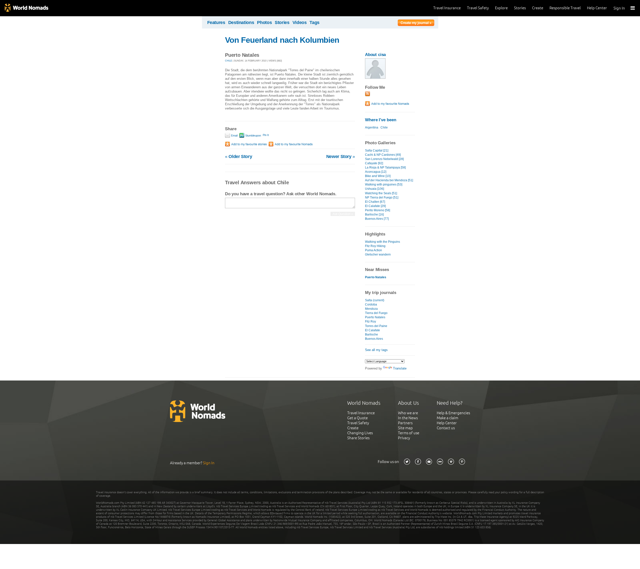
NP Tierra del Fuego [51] (381, 197)
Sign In (619, 8)
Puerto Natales (375, 317)
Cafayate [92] (374, 163)
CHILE (228, 61)
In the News (408, 418)
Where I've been (380, 120)
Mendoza (371, 308)
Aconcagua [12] (375, 172)
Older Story (238, 156)
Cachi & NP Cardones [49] (383, 154)
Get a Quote (357, 418)
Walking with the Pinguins (382, 242)
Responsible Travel (565, 8)
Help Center (597, 8)
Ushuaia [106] (374, 188)
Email (234, 135)
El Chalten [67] (375, 202)
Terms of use (408, 433)
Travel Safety (478, 8)
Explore (501, 8)
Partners (405, 423)
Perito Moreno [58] (377, 210)
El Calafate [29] (375, 206)
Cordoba (371, 304)
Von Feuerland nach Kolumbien (282, 40)
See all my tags (376, 350)
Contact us (446, 428)
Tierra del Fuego (376, 313)
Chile (384, 127)
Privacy (404, 438)
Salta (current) (374, 300)
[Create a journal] (416, 24)
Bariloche (371, 334)
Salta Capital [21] (376, 150)
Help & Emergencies (453, 413)
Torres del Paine (376, 326)
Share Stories (358, 438)
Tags (315, 22)
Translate (399, 368)
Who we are (408, 413)
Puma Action (373, 250)
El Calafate (372, 330)
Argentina (371, 127)
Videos (299, 22)
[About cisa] (375, 78)
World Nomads (26, 8)
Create (537, 8)
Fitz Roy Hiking (375, 246)
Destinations (241, 22)
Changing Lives (360, 433)
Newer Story (340, 156)
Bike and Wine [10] (377, 176)
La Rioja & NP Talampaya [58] (385, 167)
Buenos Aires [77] (377, 218)
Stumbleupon (252, 135)
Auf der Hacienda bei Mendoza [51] (389, 180)
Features (216, 22)
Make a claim (447, 418)
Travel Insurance (447, 8)
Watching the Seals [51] (381, 193)
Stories (520, 8)
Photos (264, 22)
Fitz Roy (370, 321)
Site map (405, 428)
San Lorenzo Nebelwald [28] (384, 159)
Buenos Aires (374, 338)
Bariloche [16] (374, 214)
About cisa (375, 54)
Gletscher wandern (378, 254)
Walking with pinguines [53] (383, 184)
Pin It (266, 135)
